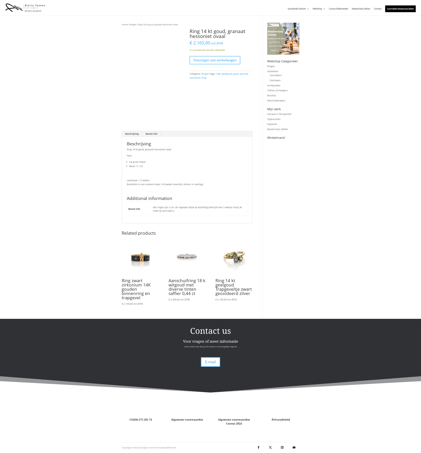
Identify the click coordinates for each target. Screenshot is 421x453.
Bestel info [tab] (152, 133)
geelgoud (227, 73)
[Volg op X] (270, 447)
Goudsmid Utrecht (297, 9)
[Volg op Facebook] (258, 447)
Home (125, 24)
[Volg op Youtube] (294, 447)
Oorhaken (275, 80)
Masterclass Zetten (361, 9)
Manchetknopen (276, 100)
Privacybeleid (281, 419)
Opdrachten (274, 119)
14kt (218, 73)
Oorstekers (276, 75)
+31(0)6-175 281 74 (140, 419)
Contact (378, 9)
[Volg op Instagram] (282, 447)
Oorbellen (272, 71)
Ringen (133, 24)
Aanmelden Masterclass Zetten (400, 8)
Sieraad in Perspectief (279, 114)
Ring (203, 77)
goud (236, 73)
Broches (271, 95)
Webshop (317, 9)
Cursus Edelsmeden (338, 9)
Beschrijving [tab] (132, 133)
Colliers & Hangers (277, 90)
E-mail (210, 362)
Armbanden (273, 85)
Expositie (272, 124)
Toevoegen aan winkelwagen (215, 60)
